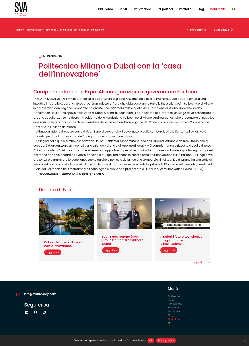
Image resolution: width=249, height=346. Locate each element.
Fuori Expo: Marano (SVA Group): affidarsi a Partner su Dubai (123, 240)
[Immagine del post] (66, 216)
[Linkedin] (26, 312)
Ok (151, 340)
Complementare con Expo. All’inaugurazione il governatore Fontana (115, 91)
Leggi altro (198, 262)
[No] (244, 340)
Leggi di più (53, 252)
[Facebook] (35, 312)
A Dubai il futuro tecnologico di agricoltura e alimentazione (181, 240)
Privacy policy (166, 340)
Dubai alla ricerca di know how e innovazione (63, 244)
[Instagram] (44, 312)
